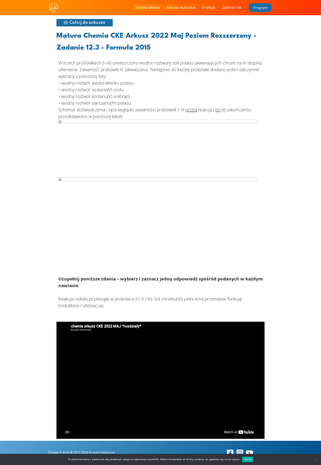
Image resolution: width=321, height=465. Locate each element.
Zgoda (247, 459)
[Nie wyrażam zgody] (316, 459)
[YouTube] (249, 453)
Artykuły (208, 7)
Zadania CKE (231, 7)
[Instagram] (240, 453)
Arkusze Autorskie (180, 7)
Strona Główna (148, 7)
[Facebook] (230, 453)
